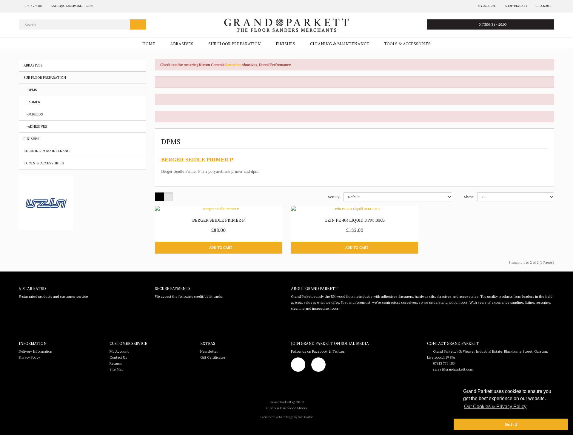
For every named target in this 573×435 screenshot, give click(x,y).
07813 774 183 (442, 363)
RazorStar (233, 64)
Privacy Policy (29, 357)
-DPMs (30, 89)
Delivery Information (35, 351)
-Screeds (33, 114)
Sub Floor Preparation (234, 44)
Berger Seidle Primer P (218, 220)
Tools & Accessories (407, 44)
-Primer (32, 102)
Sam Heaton (305, 417)
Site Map (116, 369)
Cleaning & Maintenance (339, 44)
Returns (116, 363)
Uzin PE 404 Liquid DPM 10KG (354, 220)
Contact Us (118, 357)
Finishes (285, 44)
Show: (469, 197)
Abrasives (181, 44)
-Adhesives (35, 126)
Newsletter (209, 351)
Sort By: (334, 197)
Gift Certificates (213, 357)
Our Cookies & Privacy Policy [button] (495, 406)
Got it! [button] (511, 424)
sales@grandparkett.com (451, 369)
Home (148, 44)
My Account (119, 351)
